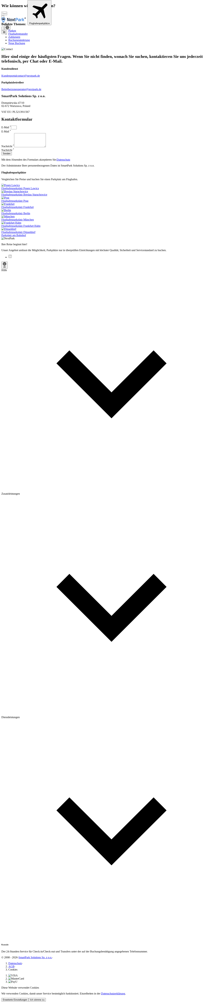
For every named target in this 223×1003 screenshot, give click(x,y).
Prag (14, 200)
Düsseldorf (18, 232)
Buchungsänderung (19, 40)
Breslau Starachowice (24, 194)
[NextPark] (14, 23)
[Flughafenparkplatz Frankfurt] (7, 203)
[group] (111, 380)
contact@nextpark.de (28, 75)
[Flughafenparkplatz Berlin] (6, 210)
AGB (11, 966)
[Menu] (4, 32)
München (17, 219)
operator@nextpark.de (29, 89)
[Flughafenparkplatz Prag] (5, 197)
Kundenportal (9, 75)
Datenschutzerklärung (113, 993)
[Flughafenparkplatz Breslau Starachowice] (14, 191)
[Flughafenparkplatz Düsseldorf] (8, 229)
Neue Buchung (16, 43)
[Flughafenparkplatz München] (8, 216)
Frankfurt (17, 207)
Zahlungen (14, 36)
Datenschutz (63, 159)
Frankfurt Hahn (20, 225)
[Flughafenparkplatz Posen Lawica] (10, 185)
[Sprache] (7, 27)
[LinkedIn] (10, 257)
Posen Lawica (20, 188)
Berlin (15, 213)
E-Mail (6, 127)
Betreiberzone (9, 89)
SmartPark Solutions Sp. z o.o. (35, 957)
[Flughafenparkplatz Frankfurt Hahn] (11, 222)
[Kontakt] (2, 28)
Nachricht (7, 146)
